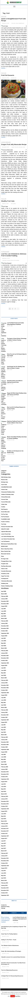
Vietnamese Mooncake (6, 581)
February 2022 (4, 710)
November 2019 (5, 774)
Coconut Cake (4, 499)
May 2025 (3, 613)
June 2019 (3, 786)
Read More (17, 996)
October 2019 (4, 776)
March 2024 (4, 648)
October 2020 (4, 747)
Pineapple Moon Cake (6, 561)
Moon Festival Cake (6, 551)
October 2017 (4, 833)
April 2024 (3, 645)
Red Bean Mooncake (6, 566)
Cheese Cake (4, 489)
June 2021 (3, 727)
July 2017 (3, 841)
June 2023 (3, 670)
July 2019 (3, 784)
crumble (8, 260)
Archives (3, 472)
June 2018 (3, 813)
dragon (13, 147)
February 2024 (4, 650)
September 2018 (5, 808)
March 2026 (4, 594)
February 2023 (4, 680)
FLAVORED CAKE (5, 519)
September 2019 (5, 779)
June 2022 (3, 700)
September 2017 (5, 836)
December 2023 (4, 655)
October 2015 (4, 893)
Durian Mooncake (5, 511)
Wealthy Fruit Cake (7, 201)
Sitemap (3, 908)
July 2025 (3, 608)
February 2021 (4, 737)
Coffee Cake (4, 504)
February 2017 (4, 853)
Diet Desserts (4, 509)
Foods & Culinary (5, 521)
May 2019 (3, 789)
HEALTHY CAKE (5, 529)
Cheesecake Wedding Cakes (8, 492)
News (2, 556)
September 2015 (5, 895)
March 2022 (4, 707)
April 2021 (3, 732)
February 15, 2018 (5, 23)
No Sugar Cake (4, 558)
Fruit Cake (3, 16)
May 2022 (3, 702)
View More (6, 68)
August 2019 (4, 781)
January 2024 (4, 653)
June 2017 (3, 843)
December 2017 (4, 828)
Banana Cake (4, 479)
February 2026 (4, 596)
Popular (5, 912)
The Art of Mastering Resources (9, 970)
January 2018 (4, 826)
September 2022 (5, 692)
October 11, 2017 (5, 203)
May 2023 (3, 673)
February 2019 (4, 796)
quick (14, 23)
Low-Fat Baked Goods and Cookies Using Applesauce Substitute (20, 919)
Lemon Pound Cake (6, 534)
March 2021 (4, 734)
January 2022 (4, 712)
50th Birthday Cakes (6, 477)
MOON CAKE (4, 546)
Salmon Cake (4, 568)
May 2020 (3, 759)
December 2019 (4, 771)
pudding (17, 260)
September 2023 (5, 663)
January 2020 (4, 769)
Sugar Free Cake (5, 576)
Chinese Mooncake (5, 497)
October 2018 (4, 806)
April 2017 (3, 848)
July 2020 (3, 754)
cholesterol (4, 260)
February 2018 (4, 823)
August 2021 (4, 722)
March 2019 (4, 794)
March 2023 (4, 678)
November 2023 (5, 658)
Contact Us (4, 905)
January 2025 (4, 623)
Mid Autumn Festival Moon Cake (9, 544)
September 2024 (5, 633)
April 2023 (3, 675)
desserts (12, 77)
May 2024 (3, 643)
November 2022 (5, 687)
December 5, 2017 (5, 147)
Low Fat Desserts (5, 541)
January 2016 (4, 885)
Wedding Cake (4, 583)
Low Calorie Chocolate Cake (8, 539)
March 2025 (4, 618)
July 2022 (3, 697)
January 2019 (4, 799)
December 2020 (4, 742)
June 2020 (3, 757)
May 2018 (3, 816)
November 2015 (5, 890)
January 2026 (4, 598)
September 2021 (5, 720)
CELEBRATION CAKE (6, 487)
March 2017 (4, 851)
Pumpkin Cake (4, 563)
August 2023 (4, 665)
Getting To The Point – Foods (8, 939)
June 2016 (3, 873)
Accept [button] (12, 996)
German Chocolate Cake (7, 526)
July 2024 (3, 638)
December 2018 (4, 801)
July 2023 (3, 668)
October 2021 (4, 717)
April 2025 (3, 616)
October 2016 (4, 863)
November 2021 (5, 715)
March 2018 (4, 821)
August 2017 (4, 838)
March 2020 (4, 764)
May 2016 (3, 875)
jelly (17, 147)
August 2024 (4, 635)
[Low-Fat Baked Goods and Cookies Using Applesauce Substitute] (6, 917)
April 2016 (3, 878)
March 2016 (4, 880)
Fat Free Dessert (5, 251)
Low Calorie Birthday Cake (7, 536)
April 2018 (3, 818)
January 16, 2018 (5, 77)
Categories (3, 470)
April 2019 (3, 791)
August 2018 (4, 811)
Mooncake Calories (5, 553)
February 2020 (4, 767)
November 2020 (5, 744)
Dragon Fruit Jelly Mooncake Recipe (14, 144)
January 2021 (4, 739)
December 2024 (4, 626)
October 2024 (4, 631)
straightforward (21, 23)
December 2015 (4, 888)
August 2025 (4, 606)
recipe (17, 23)
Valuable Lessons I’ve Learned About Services (13, 957)
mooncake (20, 147)
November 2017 (5, 831)
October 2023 (4, 660)
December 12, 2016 (5, 930)
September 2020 (5, 749)
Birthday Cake (4, 482)
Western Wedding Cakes (7, 586)
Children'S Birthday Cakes (7, 494)
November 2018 (5, 804)
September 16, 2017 (6, 258)
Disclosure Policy (5, 906)
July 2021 (3, 724)
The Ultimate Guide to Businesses (10, 945)
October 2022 (4, 690)
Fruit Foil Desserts (7, 75)
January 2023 (4, 682)
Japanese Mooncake (6, 531)
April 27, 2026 (15, 922)
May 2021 (3, 729)
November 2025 (5, 603)
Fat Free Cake (4, 514)
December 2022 (4, 685)
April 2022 (3, 705)
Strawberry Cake (5, 573)
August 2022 (4, 695)
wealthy (14, 203)
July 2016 (3, 870)
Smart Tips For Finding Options (9, 934)
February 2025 (4, 621)
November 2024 (5, 628)
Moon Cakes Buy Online (7, 549)
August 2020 (4, 752)
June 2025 (3, 611)
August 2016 (4, 868)
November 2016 (5, 860)
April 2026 (3, 591)
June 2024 (3, 640)
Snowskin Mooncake (6, 571)
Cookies (3, 507)
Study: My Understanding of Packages (11, 951)
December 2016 (4, 858)
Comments (14, 912)
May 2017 (3, 846)
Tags (22, 912)
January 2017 (4, 855)
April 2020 (3, 762)
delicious (12, 260)
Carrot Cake (4, 484)
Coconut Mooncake (6, 142)
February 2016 (4, 883)
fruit (12, 23)
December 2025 (4, 601)
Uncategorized (4, 578)
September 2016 (5, 865)
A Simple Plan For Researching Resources (12, 976)
